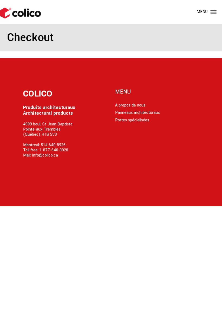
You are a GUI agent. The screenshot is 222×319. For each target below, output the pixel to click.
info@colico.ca (45, 155)
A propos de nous (130, 105)
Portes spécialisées (132, 120)
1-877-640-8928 (54, 150)
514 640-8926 (53, 145)
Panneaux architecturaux (137, 112)
